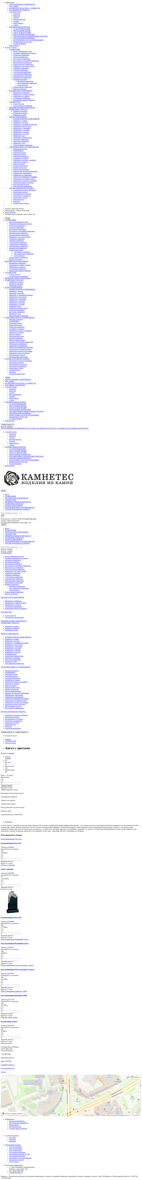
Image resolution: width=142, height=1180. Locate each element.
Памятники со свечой (21, 134)
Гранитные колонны (20, 192)
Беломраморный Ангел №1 (11, 843)
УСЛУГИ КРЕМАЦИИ (21, 29)
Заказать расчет (7, 786)
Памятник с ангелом (20, 122)
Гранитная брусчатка (20, 166)
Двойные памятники (20, 70)
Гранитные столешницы (22, 196)
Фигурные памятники (21, 141)
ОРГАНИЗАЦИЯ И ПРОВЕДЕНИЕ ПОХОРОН (30, 36)
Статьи (15, 25)
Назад (8, 218)
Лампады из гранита (20, 162)
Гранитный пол (18, 199)
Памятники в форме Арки (22, 137)
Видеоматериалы (19, 19)
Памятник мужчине (20, 111)
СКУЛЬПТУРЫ (14, 102)
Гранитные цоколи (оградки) (23, 183)
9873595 (31, 519)
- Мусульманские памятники (23, 254)
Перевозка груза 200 (16, 1160)
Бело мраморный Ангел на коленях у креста (17, 969)
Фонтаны (16, 201)
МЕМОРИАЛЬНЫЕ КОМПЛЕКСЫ (22, 107)
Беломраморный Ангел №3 (11, 917)
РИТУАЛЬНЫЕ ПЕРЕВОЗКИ (24, 34)
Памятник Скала (19, 143)
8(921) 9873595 (10, 212)
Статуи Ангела (18, 104)
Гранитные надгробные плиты (24, 179)
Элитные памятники (20, 57)
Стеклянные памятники (21, 98)
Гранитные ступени (20, 198)
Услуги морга (14, 1162)
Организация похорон (13, 1145)
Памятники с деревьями (21, 128)
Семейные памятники (21, 68)
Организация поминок (17, 1156)
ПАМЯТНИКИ (14, 49)
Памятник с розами (20, 121)
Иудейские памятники (25, 81)
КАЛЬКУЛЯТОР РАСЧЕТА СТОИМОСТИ (24, 8)
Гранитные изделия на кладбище (25, 181)
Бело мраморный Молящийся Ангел (15, 943)
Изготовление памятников (22, 186)
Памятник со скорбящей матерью (25, 124)
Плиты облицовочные (21, 169)
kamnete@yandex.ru (7, 1065)
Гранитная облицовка (21, 156)
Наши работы (18, 23)
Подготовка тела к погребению (20, 1158)
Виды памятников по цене (22, 51)
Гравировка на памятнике (22, 175)
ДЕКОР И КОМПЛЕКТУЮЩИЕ (25, 177)
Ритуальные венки (15, 1148)
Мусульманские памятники (27, 83)
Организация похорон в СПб (19, 1154)
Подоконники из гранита (22, 194)
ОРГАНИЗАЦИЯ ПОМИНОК (24, 38)
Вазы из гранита (19, 164)
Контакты (12, 1141)
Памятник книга (19, 136)
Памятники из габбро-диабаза (24, 94)
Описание (8, 822)
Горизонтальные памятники (23, 64)
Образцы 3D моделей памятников (25, 171)
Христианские (22, 85)
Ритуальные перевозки (17, 1152)
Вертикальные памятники (22, 62)
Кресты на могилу (19, 89)
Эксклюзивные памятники (22, 145)
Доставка (12, 1137)
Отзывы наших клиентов (18, 1128)
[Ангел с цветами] (7, 753)
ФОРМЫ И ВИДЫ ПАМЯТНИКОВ (26, 119)
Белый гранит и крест (9, 1021)
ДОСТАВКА (13, 6)
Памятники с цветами (21, 132)
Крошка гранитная (20, 167)
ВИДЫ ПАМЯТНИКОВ (18, 117)
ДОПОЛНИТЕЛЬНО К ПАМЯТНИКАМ (24, 147)
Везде (7, 494)
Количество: (5, 777)
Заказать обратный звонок (14, 209)
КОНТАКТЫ (14, 46)
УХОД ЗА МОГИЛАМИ (22, 32)
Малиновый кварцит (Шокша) (24, 100)
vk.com (3, 1072)
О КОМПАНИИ (15, 12)
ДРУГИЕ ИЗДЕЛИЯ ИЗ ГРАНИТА (21, 188)
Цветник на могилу (20, 149)
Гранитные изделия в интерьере (24, 190)
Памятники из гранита (21, 96)
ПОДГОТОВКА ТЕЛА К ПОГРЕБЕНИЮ (28, 40)
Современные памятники (22, 74)
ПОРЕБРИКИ (18, 151)
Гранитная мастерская (21, 203)
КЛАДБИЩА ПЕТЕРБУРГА (19, 10)
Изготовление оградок (21, 184)
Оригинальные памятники (22, 76)
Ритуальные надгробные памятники (26, 61)
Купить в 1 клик (6, 863)
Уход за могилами (15, 1150)
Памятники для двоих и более (24, 66)
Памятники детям (19, 115)
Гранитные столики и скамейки (24, 160)
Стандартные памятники (22, 72)
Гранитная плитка (19, 154)
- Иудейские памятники (21, 252)
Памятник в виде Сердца (22, 126)
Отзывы (16, 21)
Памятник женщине (20, 113)
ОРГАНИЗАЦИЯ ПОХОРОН (19, 27)
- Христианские (19, 256)
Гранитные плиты (19, 152)
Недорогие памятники (21, 55)
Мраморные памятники (21, 92)
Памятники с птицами (21, 130)
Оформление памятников (22, 173)
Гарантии (16, 14)
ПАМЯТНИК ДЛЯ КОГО (18, 109)
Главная (8, 739)
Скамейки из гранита (20, 158)
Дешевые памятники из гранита (24, 53)
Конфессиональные (20, 79)
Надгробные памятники (21, 59)
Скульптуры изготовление (22, 106)
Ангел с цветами (7, 869)
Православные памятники (22, 87)
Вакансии (16, 16)
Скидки (16, 17)
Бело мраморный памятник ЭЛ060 (14, 995)
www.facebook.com (7, 1068)
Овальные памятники (21, 139)
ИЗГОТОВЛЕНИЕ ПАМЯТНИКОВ (22, 4)
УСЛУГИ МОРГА (19, 44)
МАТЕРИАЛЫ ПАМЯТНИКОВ (20, 91)
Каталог (7, 426)
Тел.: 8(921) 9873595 (16, 1171)
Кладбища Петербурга (17, 1121)
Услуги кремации (15, 1147)
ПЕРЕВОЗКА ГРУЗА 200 (22, 42)
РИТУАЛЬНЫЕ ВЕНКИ (22, 31)
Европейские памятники (22, 77)
